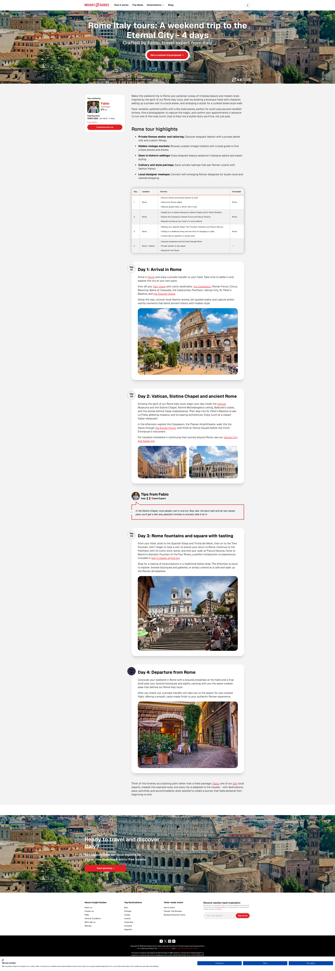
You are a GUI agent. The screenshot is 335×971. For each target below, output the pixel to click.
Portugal (127, 911)
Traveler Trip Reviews (173, 911)
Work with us (90, 922)
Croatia (127, 915)
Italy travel (159, 286)
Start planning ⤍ (105, 868)
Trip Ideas (137, 4)
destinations (99, 79)
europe (112, 79)
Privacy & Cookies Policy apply (186, 948)
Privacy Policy (220, 907)
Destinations (154, 4)
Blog (170, 4)
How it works (121, 4)
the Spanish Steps (164, 293)
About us (88, 907)
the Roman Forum (165, 428)
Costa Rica (128, 922)
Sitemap (88, 926)
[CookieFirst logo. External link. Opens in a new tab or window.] (3, 960)
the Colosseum (202, 286)
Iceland (127, 918)
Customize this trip (104, 127)
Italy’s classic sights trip (165, 558)
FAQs (87, 915)
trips (129, 79)
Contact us (89, 911)
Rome (151, 277)
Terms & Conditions (92, 918)
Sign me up (242, 915)
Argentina (128, 929)
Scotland (128, 926)
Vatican (221, 404)
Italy (235, 783)
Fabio (105, 103)
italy (121, 79)
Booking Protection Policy (174, 915)
